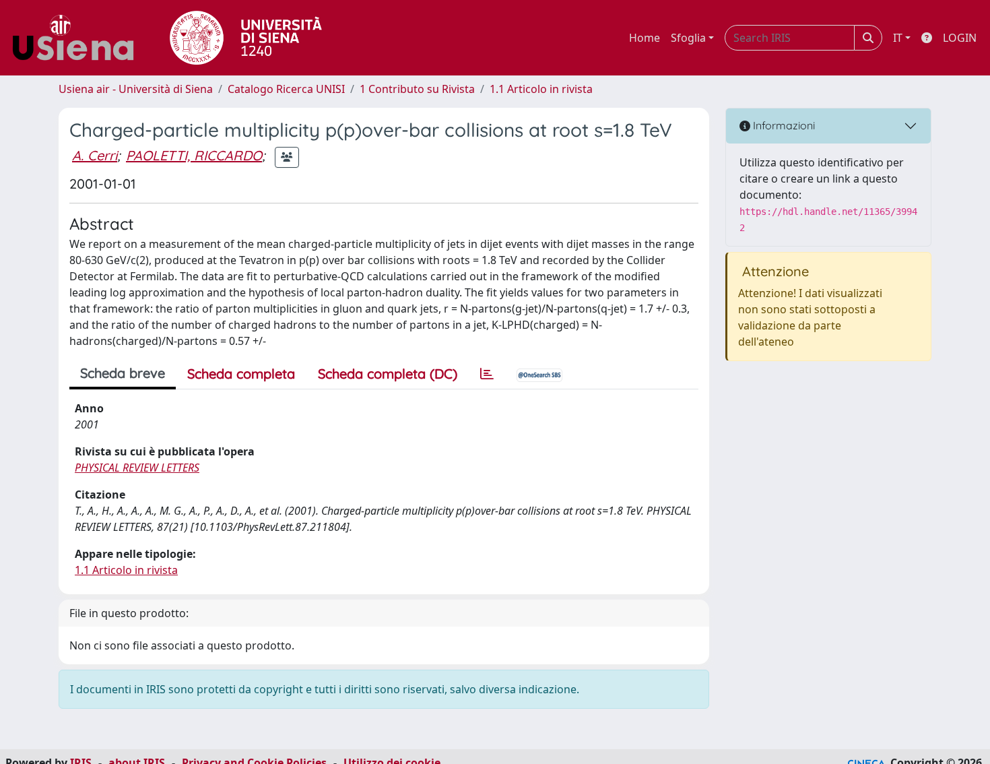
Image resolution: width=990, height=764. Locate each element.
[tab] (487, 374)
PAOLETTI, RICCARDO (194, 155)
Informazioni (782, 125)
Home (644, 37)
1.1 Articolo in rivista (541, 89)
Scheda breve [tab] (122, 372)
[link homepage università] (246, 37)
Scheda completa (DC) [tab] (387, 373)
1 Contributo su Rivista (417, 89)
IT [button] (897, 37)
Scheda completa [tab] (241, 373)
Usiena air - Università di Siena (136, 89)
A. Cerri (94, 155)
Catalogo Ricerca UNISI (286, 89)
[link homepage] (78, 37)
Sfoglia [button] (688, 37)
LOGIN (960, 37)
